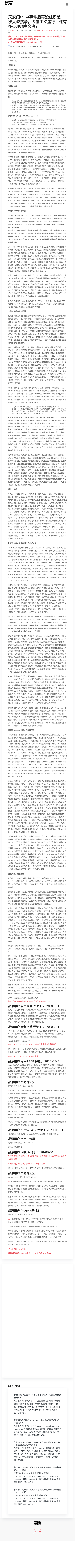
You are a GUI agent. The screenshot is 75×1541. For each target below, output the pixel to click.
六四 (46, 30)
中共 (53, 30)
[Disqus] (37, 1296)
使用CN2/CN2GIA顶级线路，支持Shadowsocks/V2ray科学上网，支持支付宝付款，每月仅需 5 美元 (37, 37)
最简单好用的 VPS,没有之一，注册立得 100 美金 (29, 1253)
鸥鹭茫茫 (13, 30)
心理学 (39, 30)
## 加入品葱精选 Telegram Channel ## (25, 42)
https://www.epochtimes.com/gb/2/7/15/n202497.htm (29, 1001)
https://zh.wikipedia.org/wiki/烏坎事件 (23, 1056)
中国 (50, 30)
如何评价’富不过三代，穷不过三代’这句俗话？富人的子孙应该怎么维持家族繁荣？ (37, 1443)
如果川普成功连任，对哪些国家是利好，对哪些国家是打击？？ (37, 1396)
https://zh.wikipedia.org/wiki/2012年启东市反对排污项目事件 (32, 1044)
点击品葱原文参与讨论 (17, 1249)
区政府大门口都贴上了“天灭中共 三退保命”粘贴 (26, 1164)
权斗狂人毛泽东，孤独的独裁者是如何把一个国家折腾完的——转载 (37, 1468)
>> (9, 1090)
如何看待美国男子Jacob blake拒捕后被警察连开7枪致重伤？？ (36, 1421)
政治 (43, 30)
